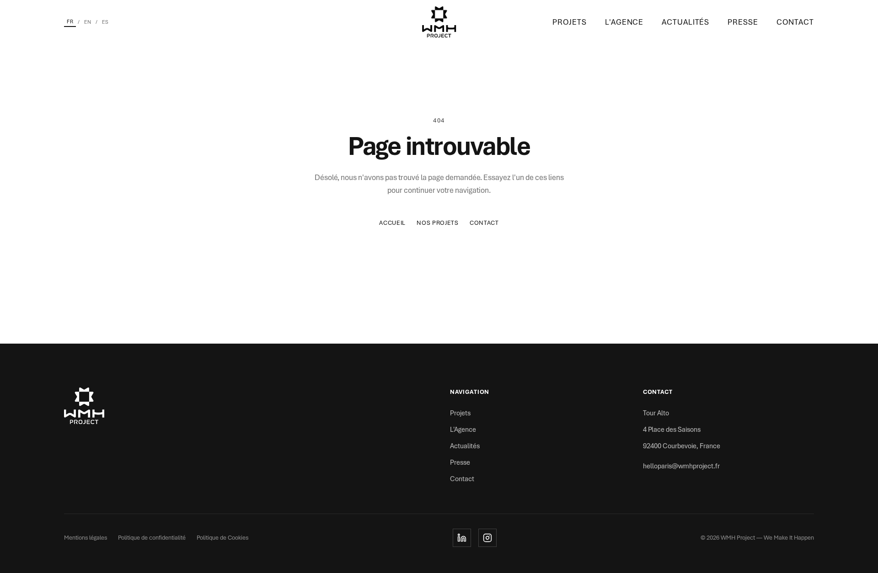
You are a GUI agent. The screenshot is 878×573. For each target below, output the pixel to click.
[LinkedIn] (462, 538)
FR (70, 21)
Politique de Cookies (222, 537)
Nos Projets (438, 223)
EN (87, 22)
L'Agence (624, 22)
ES (105, 22)
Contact (795, 22)
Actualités (685, 22)
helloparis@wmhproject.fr (681, 466)
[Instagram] (487, 538)
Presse (743, 22)
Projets (569, 22)
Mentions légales (85, 537)
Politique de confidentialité (152, 537)
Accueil (392, 223)
